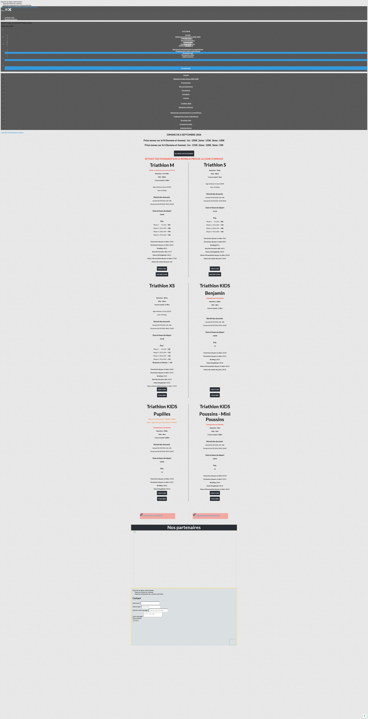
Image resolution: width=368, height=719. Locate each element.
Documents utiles (188, 55)
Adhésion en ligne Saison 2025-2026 (187, 37)
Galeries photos (188, 57)
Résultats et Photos (11, 19)
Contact (186, 98)
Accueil (187, 35)
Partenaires (186, 90)
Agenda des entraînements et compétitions (187, 49)
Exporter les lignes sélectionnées (11, 2)
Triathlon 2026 (9, 17)
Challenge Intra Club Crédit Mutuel (188, 51)
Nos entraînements (188, 40)
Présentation (186, 83)
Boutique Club (188, 53)
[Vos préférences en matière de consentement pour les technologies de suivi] (364, 715)
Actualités (186, 94)
